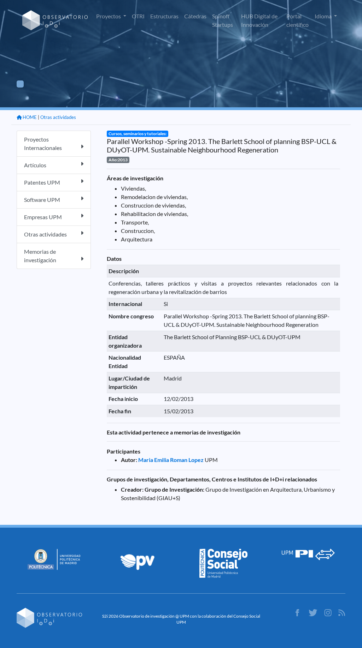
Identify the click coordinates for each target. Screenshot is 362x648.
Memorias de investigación (40, 255)
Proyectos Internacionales (43, 143)
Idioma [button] (324, 16)
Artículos (35, 165)
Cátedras (195, 16)
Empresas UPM (43, 217)
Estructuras (164, 16)
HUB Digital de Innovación (259, 20)
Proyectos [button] (109, 16)
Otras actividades (58, 117)
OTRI (138, 16)
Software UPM (42, 199)
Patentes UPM (42, 182)
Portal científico (297, 20)
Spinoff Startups (222, 20)
